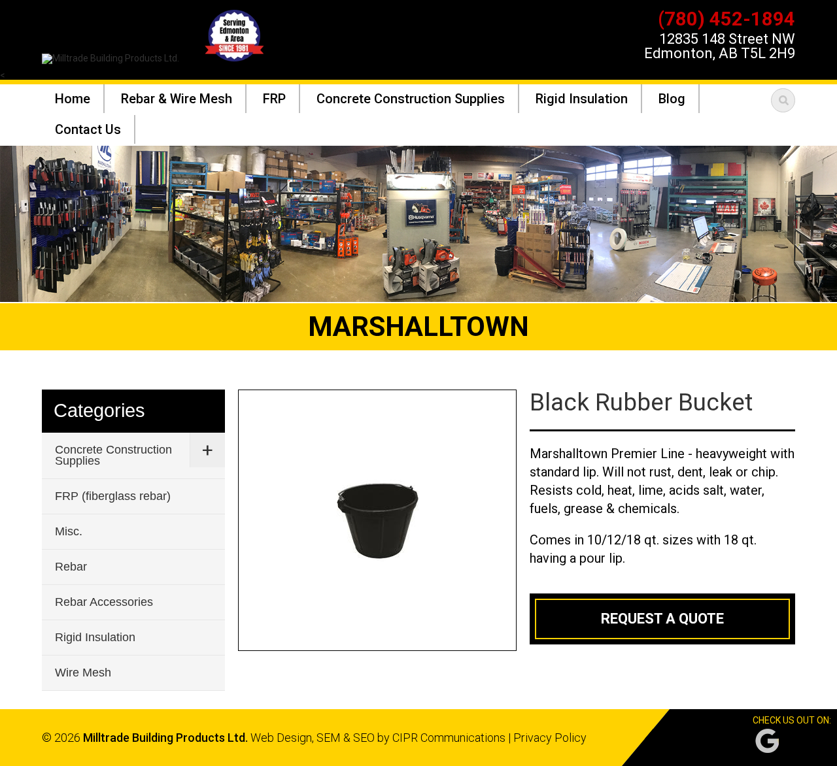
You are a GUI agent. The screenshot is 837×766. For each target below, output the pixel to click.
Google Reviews (767, 741)
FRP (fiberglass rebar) (113, 496)
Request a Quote (662, 618)
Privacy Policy (550, 737)
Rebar (71, 566)
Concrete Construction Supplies (113, 455)
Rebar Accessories (104, 601)
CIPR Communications (448, 737)
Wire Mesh (83, 672)
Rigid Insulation (95, 637)
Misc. (68, 531)
